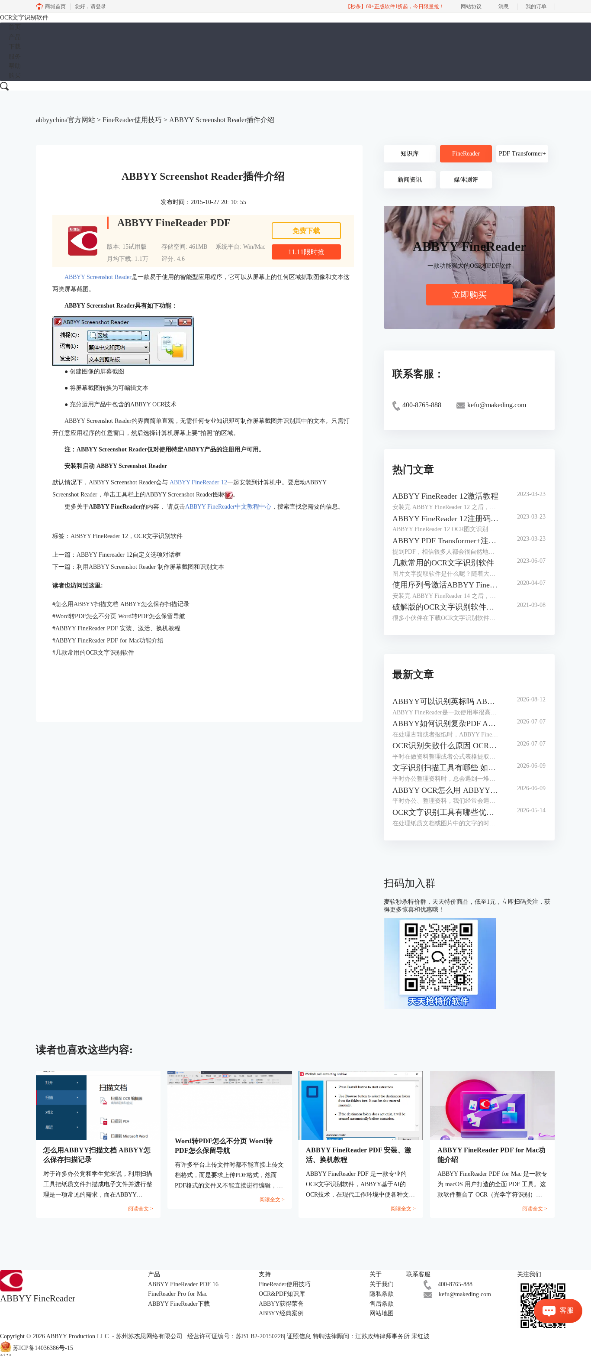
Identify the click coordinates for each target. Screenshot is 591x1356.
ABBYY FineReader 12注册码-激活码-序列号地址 (446, 518)
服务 (15, 56)
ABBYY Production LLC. (79, 1336)
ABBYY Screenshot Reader (98, 277)
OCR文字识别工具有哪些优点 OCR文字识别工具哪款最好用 (446, 812)
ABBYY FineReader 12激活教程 (445, 496)
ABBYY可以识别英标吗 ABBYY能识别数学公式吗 (446, 701)
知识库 (410, 153)
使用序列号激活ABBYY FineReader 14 (446, 585)
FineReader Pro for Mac (177, 1294)
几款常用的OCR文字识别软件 (93, 652)
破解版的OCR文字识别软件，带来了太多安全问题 (446, 607)
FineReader (466, 153)
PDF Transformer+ (522, 153)
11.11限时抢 (306, 252)
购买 (15, 75)
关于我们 (381, 1284)
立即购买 (469, 294)
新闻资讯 (410, 179)
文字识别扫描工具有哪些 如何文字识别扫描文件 (446, 767)
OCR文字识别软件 (24, 17)
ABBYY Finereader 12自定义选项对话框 (129, 554)
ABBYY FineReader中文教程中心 (228, 506)
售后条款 (381, 1304)
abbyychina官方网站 (65, 119)
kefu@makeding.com (465, 1294)
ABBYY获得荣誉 (281, 1304)
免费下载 (306, 230)
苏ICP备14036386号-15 (43, 1348)
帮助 (15, 66)
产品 (15, 37)
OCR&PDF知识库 (282, 1294)
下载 (15, 46)
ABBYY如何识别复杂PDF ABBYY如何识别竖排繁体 (446, 723)
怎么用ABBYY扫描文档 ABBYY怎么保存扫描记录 (121, 604)
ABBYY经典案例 (281, 1313)
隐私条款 (381, 1294)
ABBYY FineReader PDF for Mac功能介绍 (108, 640)
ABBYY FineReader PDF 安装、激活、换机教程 (116, 628)
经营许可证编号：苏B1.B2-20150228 (235, 1336)
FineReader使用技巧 (132, 119)
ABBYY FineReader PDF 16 (183, 1284)
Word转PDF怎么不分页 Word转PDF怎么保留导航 (118, 616)
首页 (15, 27)
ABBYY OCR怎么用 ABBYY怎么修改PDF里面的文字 (446, 790)
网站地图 (381, 1313)
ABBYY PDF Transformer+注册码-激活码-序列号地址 (446, 540)
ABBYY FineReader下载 (179, 1304)
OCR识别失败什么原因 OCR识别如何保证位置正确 (446, 745)
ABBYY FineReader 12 (198, 482)
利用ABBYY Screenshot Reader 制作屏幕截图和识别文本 (150, 567)
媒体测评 (466, 179)
